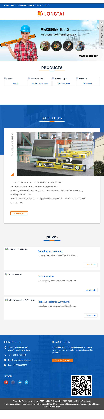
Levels (16, 83)
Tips (15, 401)
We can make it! (46, 276)
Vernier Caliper (63, 83)
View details (91, 265)
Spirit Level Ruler (30, 404)
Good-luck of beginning (50, 251)
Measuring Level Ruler (89, 404)
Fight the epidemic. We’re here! (54, 302)
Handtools (87, 83)
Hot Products (24, 401)
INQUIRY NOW (62, 360)
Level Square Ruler (51, 407)
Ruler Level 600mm (13, 404)
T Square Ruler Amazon (68, 404)
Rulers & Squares (40, 83)
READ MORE (19, 213)
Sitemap (34, 401)
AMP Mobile (45, 401)
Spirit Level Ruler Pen (47, 404)
